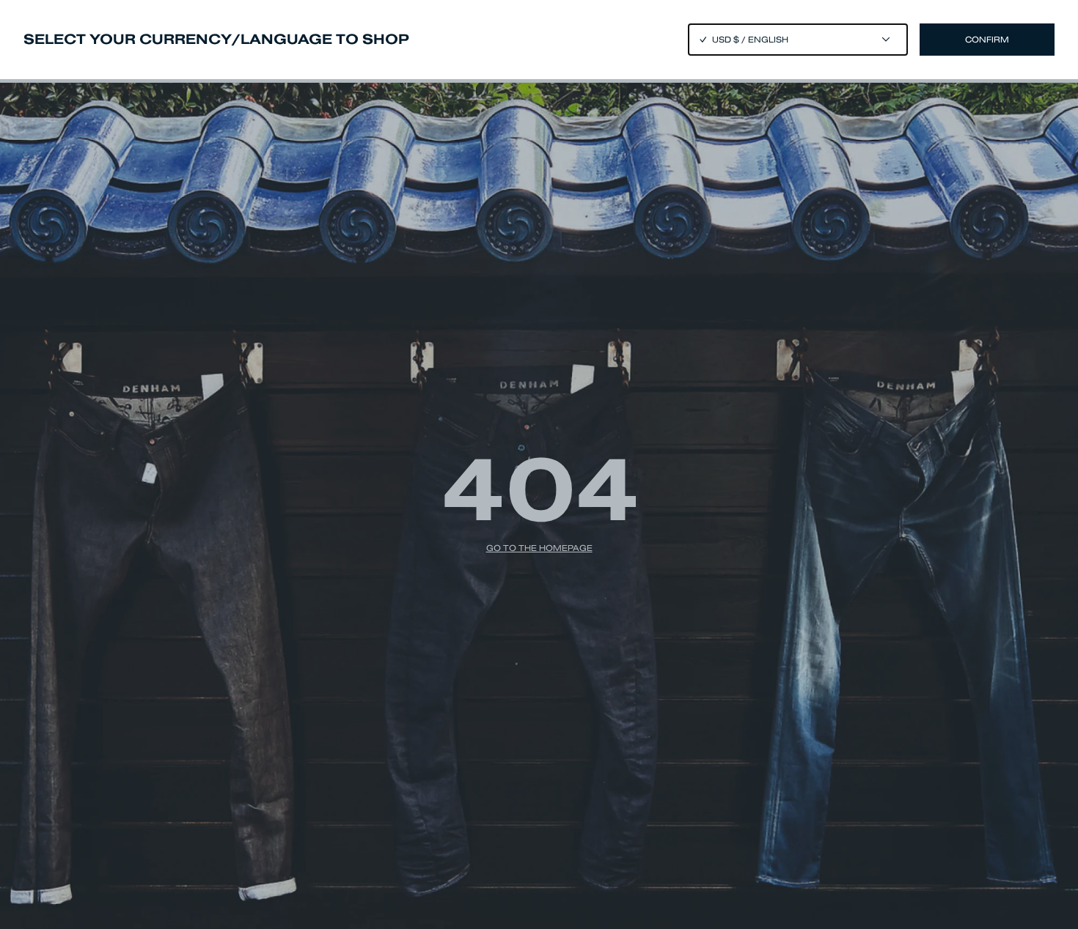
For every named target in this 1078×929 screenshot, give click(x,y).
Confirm (987, 39)
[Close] (539, 464)
